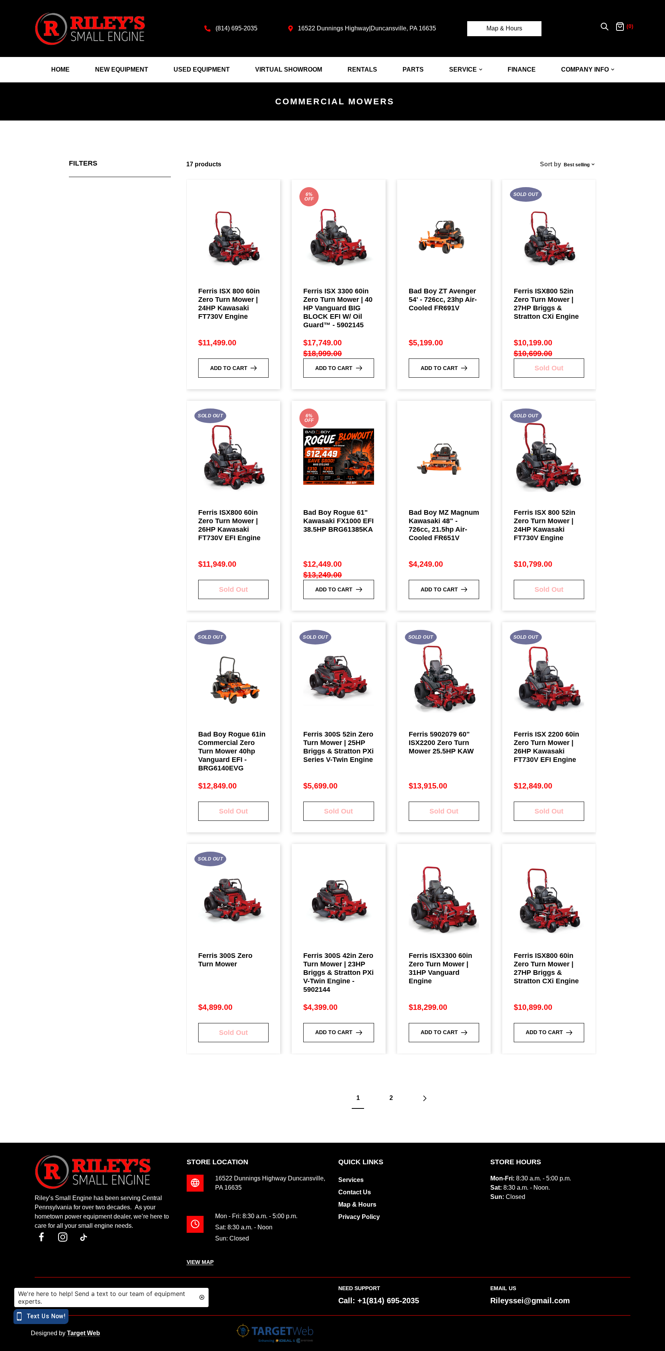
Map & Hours (504, 28)
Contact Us (354, 1192)
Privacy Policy (359, 1217)
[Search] (604, 28)
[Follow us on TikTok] (83, 1237)
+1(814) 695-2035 (388, 1300)
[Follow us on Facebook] (41, 1237)
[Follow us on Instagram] (62, 1237)
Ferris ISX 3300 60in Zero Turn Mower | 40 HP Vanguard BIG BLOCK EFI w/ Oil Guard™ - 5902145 (338, 308)
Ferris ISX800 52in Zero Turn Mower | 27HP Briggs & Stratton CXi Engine (546, 303)
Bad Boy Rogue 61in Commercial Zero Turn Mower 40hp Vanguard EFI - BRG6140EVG (232, 751)
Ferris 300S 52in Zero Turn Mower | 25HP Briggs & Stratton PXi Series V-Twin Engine (338, 746)
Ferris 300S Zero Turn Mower (225, 960)
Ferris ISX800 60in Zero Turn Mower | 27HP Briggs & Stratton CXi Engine (546, 968)
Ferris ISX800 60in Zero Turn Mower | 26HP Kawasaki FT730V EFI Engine (229, 525)
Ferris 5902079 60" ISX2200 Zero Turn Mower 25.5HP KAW (441, 742)
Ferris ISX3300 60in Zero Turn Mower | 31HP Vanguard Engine (440, 968)
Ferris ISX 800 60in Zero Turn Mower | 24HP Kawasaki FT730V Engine (229, 303)
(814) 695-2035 (236, 28)
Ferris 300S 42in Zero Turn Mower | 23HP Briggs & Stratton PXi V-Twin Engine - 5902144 (338, 972)
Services (351, 1180)
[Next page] (424, 1098)
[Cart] (620, 28)
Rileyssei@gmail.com (530, 1300)
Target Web (83, 1333)
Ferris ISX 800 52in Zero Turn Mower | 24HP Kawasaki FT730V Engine (544, 525)
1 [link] (358, 1098)
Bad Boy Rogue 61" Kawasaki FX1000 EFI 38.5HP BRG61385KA (338, 521)
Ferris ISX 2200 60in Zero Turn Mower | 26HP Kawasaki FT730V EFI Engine (546, 746)
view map (200, 1262)
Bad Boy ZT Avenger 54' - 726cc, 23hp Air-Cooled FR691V (443, 299)
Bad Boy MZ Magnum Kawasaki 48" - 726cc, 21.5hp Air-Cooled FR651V (444, 525)
